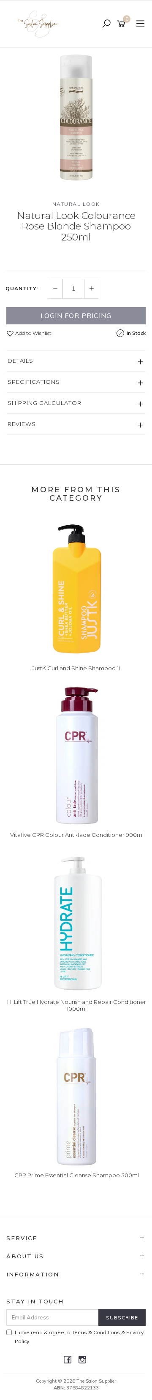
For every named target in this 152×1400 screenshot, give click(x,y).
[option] (76, 117)
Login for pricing (76, 315)
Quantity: (21, 288)
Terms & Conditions (96, 1332)
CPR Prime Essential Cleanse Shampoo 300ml (76, 1175)
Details (20, 360)
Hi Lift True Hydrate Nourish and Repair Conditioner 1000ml (76, 1005)
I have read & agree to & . (79, 1336)
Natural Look (76, 204)
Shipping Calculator (44, 402)
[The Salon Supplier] (40, 23)
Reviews (22, 424)
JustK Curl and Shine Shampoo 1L (77, 668)
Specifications (34, 381)
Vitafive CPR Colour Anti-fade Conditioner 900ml (77, 834)
